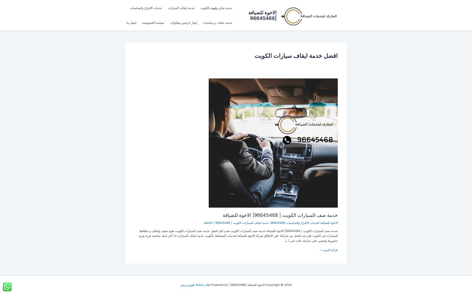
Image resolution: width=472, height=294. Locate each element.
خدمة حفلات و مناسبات (217, 23)
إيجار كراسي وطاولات (183, 23)
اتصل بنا (131, 23)
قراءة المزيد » (329, 249)
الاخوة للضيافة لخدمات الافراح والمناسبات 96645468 (304, 223)
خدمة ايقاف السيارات (181, 8)
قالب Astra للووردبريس (195, 285)
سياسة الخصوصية (153, 23)
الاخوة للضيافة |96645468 (262, 15)
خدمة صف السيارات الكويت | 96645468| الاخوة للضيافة (280, 215)
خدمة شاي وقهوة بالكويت (216, 8)
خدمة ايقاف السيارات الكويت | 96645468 (242, 223)
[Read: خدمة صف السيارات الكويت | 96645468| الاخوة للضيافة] (273, 143)
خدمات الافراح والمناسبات (146, 8)
